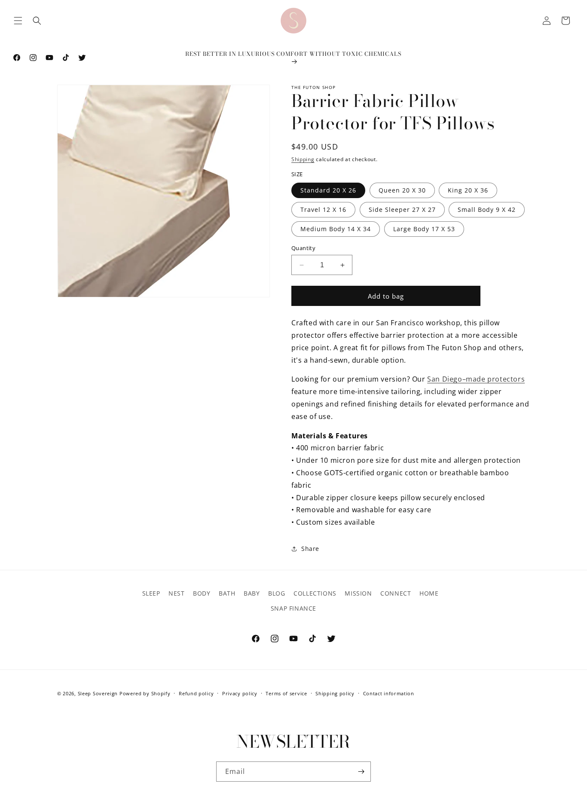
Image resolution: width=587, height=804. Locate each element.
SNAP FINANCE (293, 608)
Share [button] (310, 548)
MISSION (358, 593)
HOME (428, 593)
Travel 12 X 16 (323, 209)
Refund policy (196, 693)
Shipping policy (335, 693)
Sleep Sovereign (98, 693)
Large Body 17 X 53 (424, 229)
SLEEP (151, 593)
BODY (201, 593)
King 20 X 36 (468, 190)
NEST (176, 593)
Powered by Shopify (145, 693)
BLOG (276, 593)
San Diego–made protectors (476, 379)
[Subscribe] (361, 771)
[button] (18, 20)
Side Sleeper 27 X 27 (402, 209)
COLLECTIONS (315, 593)
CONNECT (395, 593)
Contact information (388, 693)
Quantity (303, 248)
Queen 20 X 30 (402, 190)
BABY (252, 593)
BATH (227, 593)
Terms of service (286, 693)
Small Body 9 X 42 (487, 209)
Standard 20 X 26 (328, 190)
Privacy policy (239, 693)
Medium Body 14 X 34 (335, 229)
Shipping (303, 159)
